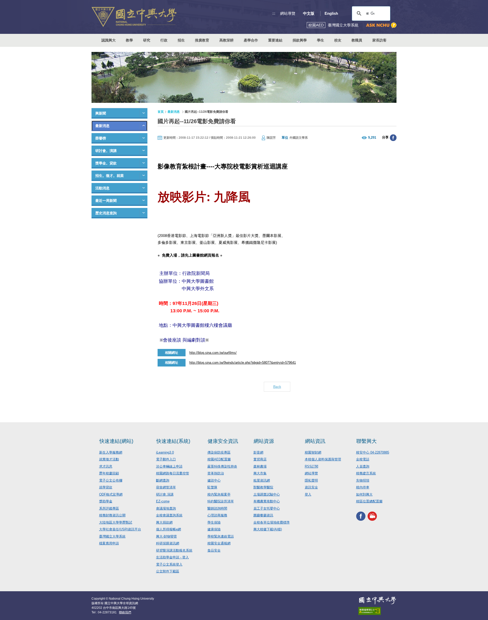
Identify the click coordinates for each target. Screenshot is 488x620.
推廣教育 (202, 40)
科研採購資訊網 (167, 543)
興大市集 (260, 473)
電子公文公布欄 (110, 480)
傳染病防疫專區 (219, 452)
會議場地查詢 (166, 508)
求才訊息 (105, 466)
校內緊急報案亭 (219, 494)
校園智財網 (313, 452)
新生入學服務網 (110, 452)
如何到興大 (364, 494)
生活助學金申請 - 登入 (172, 557)
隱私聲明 (311, 480)
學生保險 (214, 522)
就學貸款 (105, 487)
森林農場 (260, 466)
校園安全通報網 (219, 543)
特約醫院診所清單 (220, 501)
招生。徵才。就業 (109, 176)
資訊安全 (311, 487)
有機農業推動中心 (266, 501)
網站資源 (264, 441)
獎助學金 (105, 501)
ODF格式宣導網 (111, 494)
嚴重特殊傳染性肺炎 (222, 466)
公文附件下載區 (167, 571)
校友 (337, 40)
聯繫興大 (366, 441)
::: (273, 13)
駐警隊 (212, 487)
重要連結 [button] (275, 40)
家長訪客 (379, 40)
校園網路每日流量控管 (172, 473)
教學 (129, 40)
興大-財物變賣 (166, 536)
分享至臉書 (393, 137)
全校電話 (362, 459)
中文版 (308, 13)
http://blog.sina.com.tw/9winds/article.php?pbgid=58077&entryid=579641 (242, 362)
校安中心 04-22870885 (372, 452)
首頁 (161, 112)
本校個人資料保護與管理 (323, 459)
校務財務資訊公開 (112, 515)
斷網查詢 (162, 480)
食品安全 (214, 550)
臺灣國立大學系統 (112, 536)
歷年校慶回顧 (109, 473)
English (331, 13)
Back (277, 387)
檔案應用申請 (109, 543)
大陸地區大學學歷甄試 (115, 522)
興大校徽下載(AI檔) (267, 529)
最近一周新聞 (106, 201)
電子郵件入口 (166, 459)
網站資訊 (315, 441)
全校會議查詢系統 (169, 515)
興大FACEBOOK (360, 516)
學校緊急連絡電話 (220, 536)
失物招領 (362, 480)
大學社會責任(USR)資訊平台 (120, 529)
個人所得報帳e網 (168, 529)
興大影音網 (372, 516)
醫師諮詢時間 (217, 508)
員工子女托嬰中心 (266, 508)
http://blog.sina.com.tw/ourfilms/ (213, 353)
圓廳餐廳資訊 (263, 515)
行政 (163, 40)
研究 (146, 40)
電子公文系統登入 (169, 564)
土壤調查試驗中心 (266, 494)
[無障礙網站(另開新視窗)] (377, 611)
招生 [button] (181, 40)
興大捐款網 (164, 522)
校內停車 (362, 487)
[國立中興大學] (134, 17)
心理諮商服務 (217, 515)
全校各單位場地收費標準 (271, 522)
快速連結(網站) (116, 441)
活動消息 (102, 188)
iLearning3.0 (165, 452)
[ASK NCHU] (381, 25)
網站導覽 (287, 13)
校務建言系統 (366, 473)
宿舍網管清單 (166, 487)
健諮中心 (214, 480)
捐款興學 (300, 40)
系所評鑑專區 (109, 508)
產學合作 (251, 40)
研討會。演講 (106, 151)
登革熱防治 (215, 473)
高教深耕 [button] (226, 40)
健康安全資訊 (223, 441)
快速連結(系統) (173, 441)
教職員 (357, 40)
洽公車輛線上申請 (169, 466)
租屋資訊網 (261, 480)
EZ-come (163, 501)
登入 (308, 494)
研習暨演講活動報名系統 (174, 550)
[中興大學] (377, 600)
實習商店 (260, 459)
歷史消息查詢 (106, 213)
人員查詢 (362, 466)
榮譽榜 (100, 138)
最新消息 (102, 126)
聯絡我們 (125, 612)
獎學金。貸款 (106, 163)
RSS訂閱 (311, 466)
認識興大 (108, 40)
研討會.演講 (165, 494)
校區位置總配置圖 (369, 501)
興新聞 (100, 113)
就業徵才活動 (109, 459)
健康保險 (214, 529)
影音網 (258, 452)
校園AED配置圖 (219, 459)
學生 (320, 40)
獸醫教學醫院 (263, 487)
